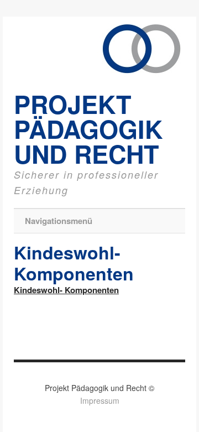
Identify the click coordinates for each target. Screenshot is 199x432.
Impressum (99, 400)
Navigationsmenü (58, 221)
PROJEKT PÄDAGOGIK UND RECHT (88, 128)
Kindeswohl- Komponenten (66, 290)
